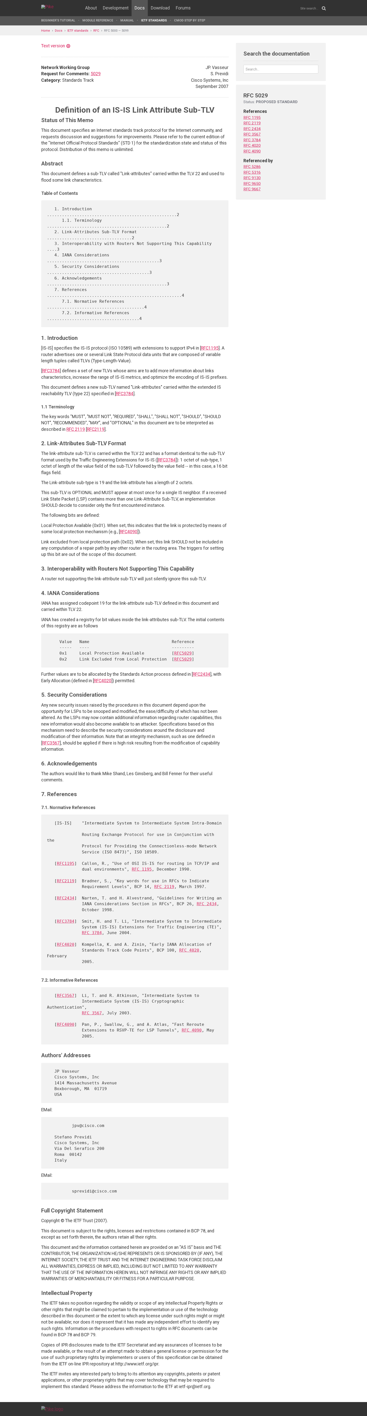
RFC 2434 (207, 903)
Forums (183, 7)
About (91, 7)
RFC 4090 (192, 1030)
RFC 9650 (252, 183)
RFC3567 (51, 743)
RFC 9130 (252, 178)
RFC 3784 (92, 932)
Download (160, 7)
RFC (96, 30)
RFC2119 (95, 429)
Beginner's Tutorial (58, 20)
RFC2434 (201, 674)
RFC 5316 (252, 172)
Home (45, 30)
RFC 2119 (75, 429)
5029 (96, 73)
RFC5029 (183, 653)
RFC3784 (51, 370)
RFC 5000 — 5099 (116, 30)
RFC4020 (102, 680)
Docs (140, 7)
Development (116, 7)
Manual (127, 20)
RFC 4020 (189, 950)
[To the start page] (52, 1408)
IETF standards (154, 20)
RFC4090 (128, 531)
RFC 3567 (92, 1013)
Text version (53, 45)
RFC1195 (209, 348)
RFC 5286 (252, 166)
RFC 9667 (252, 189)
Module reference (97, 20)
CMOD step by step (189, 20)
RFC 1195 (142, 869)
